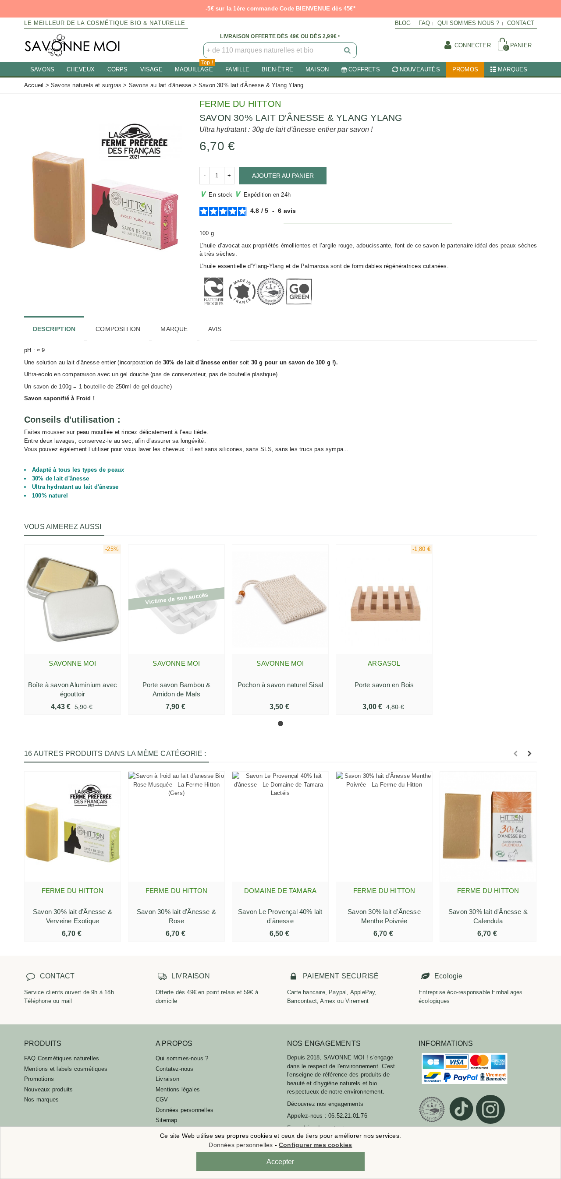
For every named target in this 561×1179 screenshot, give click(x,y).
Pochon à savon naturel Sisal (280, 684)
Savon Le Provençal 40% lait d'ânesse (280, 916)
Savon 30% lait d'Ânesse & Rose (176, 916)
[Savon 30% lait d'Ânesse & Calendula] (488, 826)
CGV (162, 1099)
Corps (117, 69)
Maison (317, 69)
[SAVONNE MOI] (72, 45)
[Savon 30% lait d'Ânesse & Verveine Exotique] (73, 826)
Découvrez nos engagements (325, 1104)
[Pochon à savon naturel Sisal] (280, 599)
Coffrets (364, 69)
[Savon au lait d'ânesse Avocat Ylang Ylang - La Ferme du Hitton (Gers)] (105, 190)
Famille (237, 69)
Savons (42, 69)
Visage (151, 69)
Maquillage (194, 67)
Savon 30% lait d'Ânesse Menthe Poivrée (384, 916)
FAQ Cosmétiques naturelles (61, 1058)
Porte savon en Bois (384, 684)
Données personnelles (184, 1110)
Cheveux (81, 69)
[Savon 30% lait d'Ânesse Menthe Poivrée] (384, 826)
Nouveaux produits (48, 1089)
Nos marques (41, 1099)
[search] (348, 50)
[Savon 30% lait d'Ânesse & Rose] (176, 826)
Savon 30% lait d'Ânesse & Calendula (488, 916)
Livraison (167, 1079)
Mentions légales (178, 1089)
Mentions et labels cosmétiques (65, 1069)
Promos (465, 69)
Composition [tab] (118, 328)
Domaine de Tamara (280, 890)
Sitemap (166, 1120)
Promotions (39, 1079)
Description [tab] (54, 328)
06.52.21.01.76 (347, 1115)
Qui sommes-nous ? (182, 1058)
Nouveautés (420, 69)
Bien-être (277, 69)
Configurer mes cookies (315, 1144)
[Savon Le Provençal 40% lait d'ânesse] (280, 826)
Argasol (384, 663)
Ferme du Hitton (240, 104)
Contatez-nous (175, 1069)
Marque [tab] (174, 328)
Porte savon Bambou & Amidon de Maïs (176, 689)
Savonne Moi (72, 663)
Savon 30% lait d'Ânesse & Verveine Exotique (72, 916)
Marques (512, 69)
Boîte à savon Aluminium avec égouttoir (72, 689)
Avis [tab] (215, 328)
